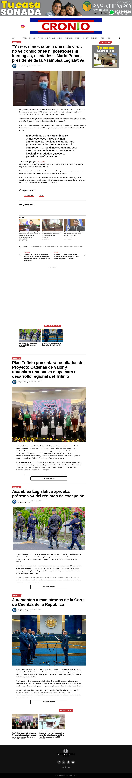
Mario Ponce (69, 246)
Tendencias (94, 38)
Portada (24, 38)
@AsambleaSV (58, 135)
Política (40, 38)
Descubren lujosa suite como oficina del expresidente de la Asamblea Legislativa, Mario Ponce (51, 233)
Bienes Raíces (68, 38)
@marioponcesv (36, 138)
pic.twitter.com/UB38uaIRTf (42, 156)
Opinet (102, 38)
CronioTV (85, 38)
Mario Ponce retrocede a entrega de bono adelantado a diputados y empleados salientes (74, 233)
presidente (78, 246)
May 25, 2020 (41, 162)
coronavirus (52, 246)
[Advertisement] (52, 295)
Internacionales (50, 38)
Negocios (59, 38)
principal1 (23, 248)
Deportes (77, 38)
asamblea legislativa (38, 246)
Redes (108, 38)
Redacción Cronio (25, 66)
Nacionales (32, 38)
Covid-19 (60, 246)
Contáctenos (66, 767)
